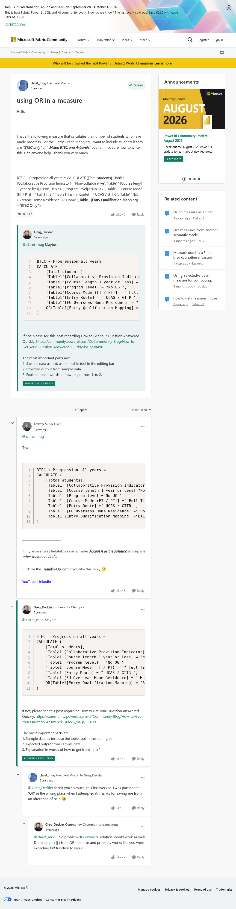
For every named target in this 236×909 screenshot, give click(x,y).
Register (203, 40)
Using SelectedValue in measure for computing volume (192, 278)
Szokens (197, 263)
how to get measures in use (195, 298)
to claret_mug (108, 824)
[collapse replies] (12, 423)
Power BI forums (60, 52)
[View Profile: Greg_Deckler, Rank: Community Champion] (26, 609)
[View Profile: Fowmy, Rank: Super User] (27, 426)
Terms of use (203, 889)
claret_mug (38, 83)
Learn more (163, 63)
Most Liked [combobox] (141, 409)
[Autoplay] (184, 179)
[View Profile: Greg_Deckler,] (27, 234)
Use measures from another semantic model (195, 232)
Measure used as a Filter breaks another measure (192, 255)
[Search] (190, 40)
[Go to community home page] (39, 39)
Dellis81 (198, 218)
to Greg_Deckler (91, 775)
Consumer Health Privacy (63, 899)
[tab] (189, 179)
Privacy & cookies (177, 889)
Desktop (80, 52)
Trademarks (224, 889)
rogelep (202, 286)
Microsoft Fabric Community (28, 52)
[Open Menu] (222, 52)
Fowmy (39, 424)
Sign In (218, 40)
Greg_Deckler (43, 232)
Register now (15, 23)
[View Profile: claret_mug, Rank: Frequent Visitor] (22, 85)
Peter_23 (198, 304)
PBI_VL (201, 240)
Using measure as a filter (193, 212)
